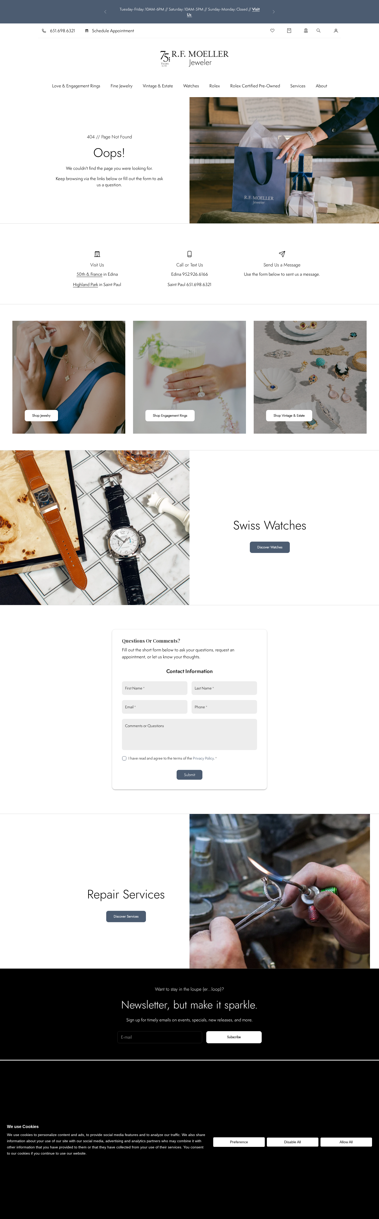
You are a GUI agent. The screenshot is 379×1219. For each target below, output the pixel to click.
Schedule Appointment (113, 30)
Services (298, 86)
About (321, 86)
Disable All (292, 1142)
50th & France (89, 274)
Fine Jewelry (122, 86)
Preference (239, 1142)
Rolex (214, 86)
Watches (191, 86)
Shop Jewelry (41, 415)
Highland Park (85, 284)
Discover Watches (269, 547)
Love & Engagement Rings (76, 86)
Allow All (346, 1142)
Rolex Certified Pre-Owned (255, 86)
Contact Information (189, 671)
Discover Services (126, 916)
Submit (189, 774)
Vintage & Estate (158, 86)
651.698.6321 (62, 30)
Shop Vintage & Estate (289, 415)
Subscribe (234, 1037)
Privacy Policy (203, 758)
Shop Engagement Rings (170, 415)
